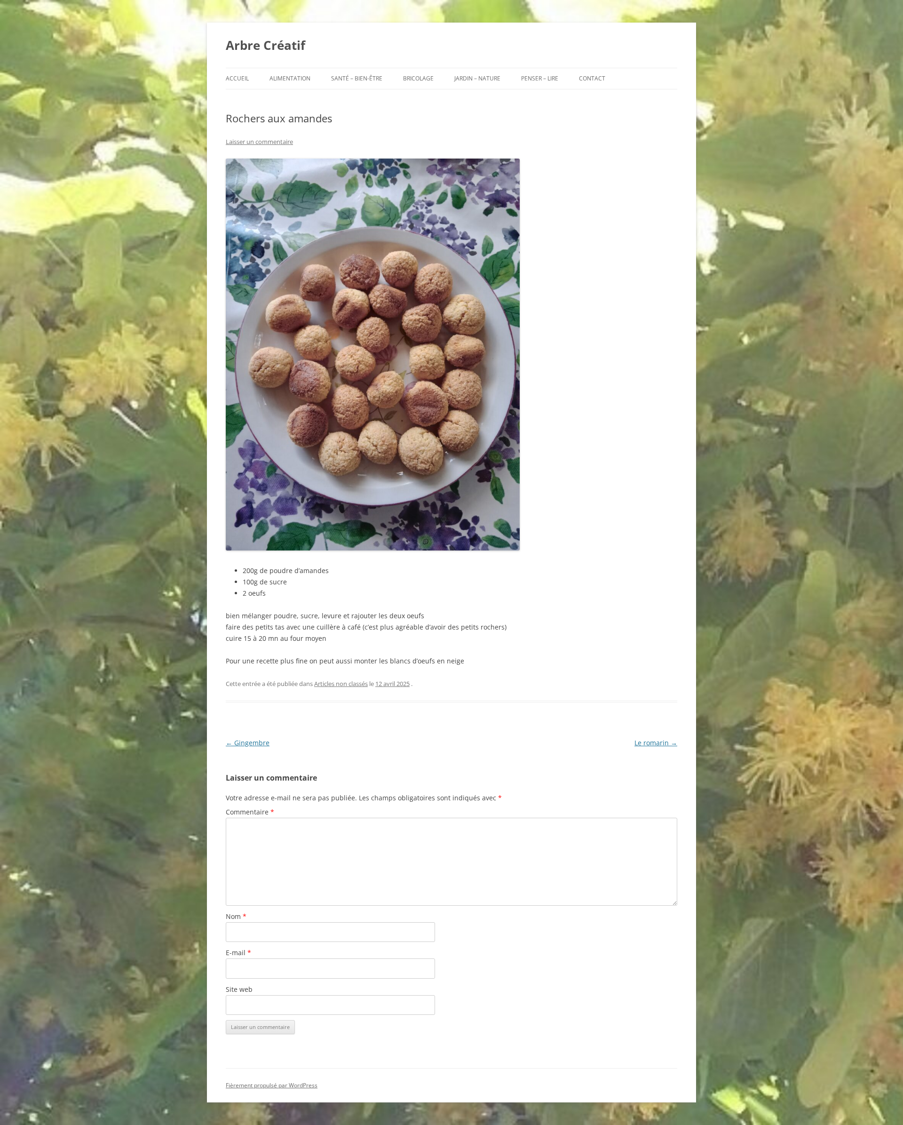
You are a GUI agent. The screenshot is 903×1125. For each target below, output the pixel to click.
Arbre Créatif (265, 45)
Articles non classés (341, 683)
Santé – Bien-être (356, 78)
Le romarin (655, 742)
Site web (239, 989)
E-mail (238, 952)
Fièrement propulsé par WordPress (271, 1085)
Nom (236, 916)
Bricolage (418, 78)
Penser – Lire (539, 78)
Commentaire (250, 811)
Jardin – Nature (477, 78)
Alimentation (289, 78)
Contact (592, 78)
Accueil (237, 78)
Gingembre (247, 742)
